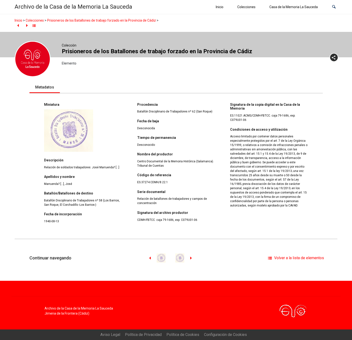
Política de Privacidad (143, 334)
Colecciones (246, 7)
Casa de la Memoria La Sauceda (293, 7)
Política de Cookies (182, 334)
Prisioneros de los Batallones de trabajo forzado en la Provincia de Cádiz (101, 20)
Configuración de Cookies (225, 334)
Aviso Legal (110, 334)
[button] (333, 7)
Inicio (219, 7)
